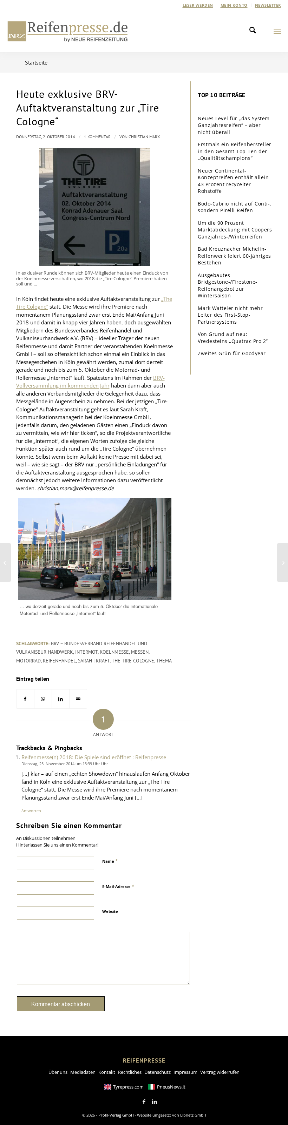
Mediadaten (83, 1072)
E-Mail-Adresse (118, 886)
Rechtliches (130, 1072)
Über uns (57, 1072)
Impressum (185, 1072)
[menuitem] (198, 5)
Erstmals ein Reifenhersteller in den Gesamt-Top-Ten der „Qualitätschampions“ (234, 151)
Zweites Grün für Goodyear (232, 353)
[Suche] (254, 31)
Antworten (31, 810)
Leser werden (198, 5)
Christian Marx (144, 136)
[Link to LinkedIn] (154, 1102)
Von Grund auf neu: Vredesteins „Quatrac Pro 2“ (233, 337)
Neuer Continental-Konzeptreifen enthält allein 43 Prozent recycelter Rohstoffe (233, 181)
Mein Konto (234, 5)
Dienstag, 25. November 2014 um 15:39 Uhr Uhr (64, 763)
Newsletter (268, 5)
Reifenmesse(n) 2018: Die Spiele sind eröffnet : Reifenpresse (93, 757)
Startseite (36, 62)
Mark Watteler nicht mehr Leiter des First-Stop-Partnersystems (230, 315)
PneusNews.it (171, 1087)
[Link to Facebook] (144, 1102)
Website (110, 911)
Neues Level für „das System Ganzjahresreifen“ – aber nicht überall (234, 125)
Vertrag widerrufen (220, 1072)
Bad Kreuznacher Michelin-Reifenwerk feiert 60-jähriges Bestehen (234, 255)
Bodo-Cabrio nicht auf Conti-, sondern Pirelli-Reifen (234, 207)
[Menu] (277, 31)
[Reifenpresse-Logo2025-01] (67, 31)
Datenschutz (157, 1072)
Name (110, 861)
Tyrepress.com (128, 1087)
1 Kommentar (97, 136)
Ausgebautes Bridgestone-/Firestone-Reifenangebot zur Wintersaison (227, 285)
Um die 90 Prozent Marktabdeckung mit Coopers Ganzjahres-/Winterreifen (235, 230)
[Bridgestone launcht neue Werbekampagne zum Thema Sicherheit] (282, 562)
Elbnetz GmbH (193, 1115)
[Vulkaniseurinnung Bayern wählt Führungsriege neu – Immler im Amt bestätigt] (5, 562)
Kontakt (106, 1072)
